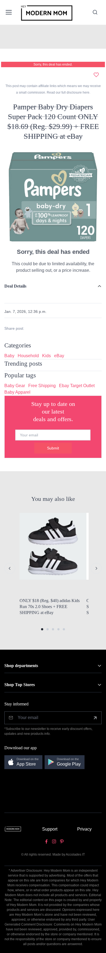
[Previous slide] (9, 568)
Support (49, 829)
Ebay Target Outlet (77, 385)
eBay (59, 355)
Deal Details (15, 286)
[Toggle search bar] (95, 12)
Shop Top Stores (19, 684)
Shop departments (21, 665)
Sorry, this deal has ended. (53, 64)
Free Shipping (42, 385)
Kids (46, 355)
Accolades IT (75, 854)
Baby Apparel (17, 392)
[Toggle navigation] (8, 12)
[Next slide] (96, 568)
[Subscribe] (95, 718)
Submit (53, 448)
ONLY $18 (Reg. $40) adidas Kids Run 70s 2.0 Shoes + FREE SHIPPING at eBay (50, 606)
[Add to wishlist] (96, 74)
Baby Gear (14, 385)
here (85, 92)
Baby (9, 355)
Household (28, 355)
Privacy (84, 829)
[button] (42, 629)
